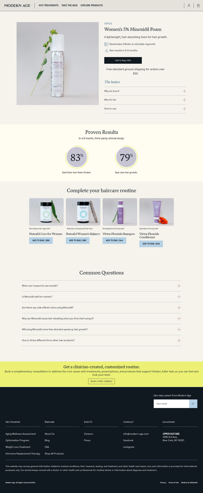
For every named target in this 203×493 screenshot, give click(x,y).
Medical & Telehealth (189, 482)
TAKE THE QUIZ (69, 5)
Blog (47, 440)
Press (87, 440)
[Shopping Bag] (198, 5)
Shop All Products (54, 453)
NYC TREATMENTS (48, 5)
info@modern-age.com (136, 433)
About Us (50, 433)
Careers (88, 433)
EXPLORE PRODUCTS (92, 5)
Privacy (163, 482)
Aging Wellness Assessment (21, 433)
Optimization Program (17, 440)
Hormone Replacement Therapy (23, 453)
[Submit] (193, 403)
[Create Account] (189, 5)
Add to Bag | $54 (123, 60)
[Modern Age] (17, 5)
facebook (128, 440)
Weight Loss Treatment (18, 447)
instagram (128, 447)
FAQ (47, 447)
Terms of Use (173, 482)
